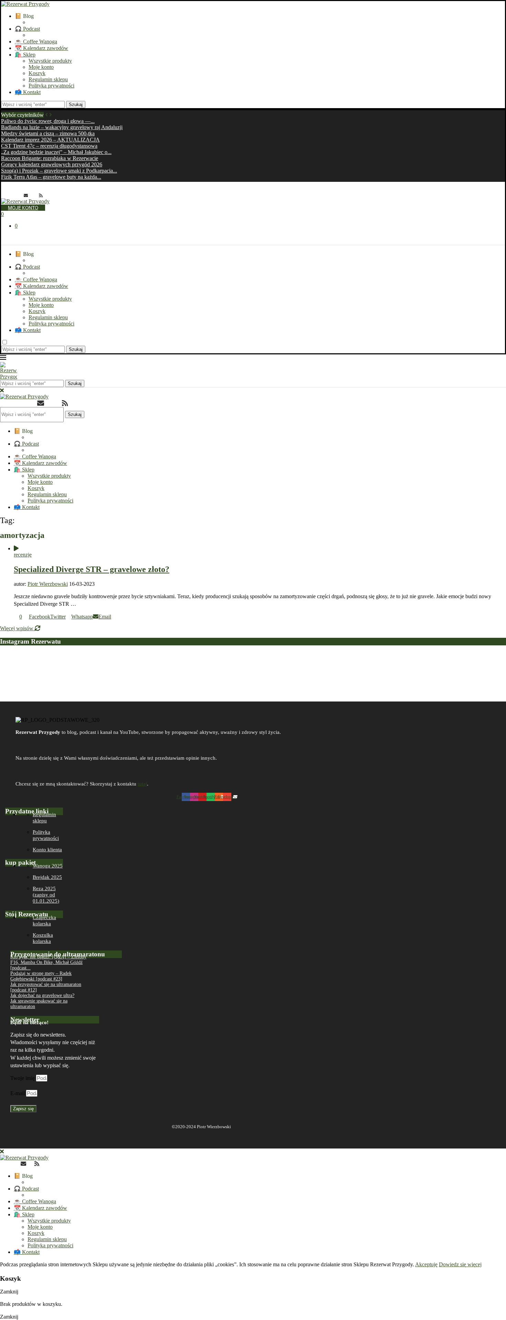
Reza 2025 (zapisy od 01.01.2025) (46, 895)
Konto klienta (47, 849)
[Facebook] (3, 195)
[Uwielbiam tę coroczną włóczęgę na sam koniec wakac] (50, 674)
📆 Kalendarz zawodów (41, 48)
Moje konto (41, 67)
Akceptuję (426, 1264)
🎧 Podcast (27, 29)
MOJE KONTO (23, 208)
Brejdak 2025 (47, 877)
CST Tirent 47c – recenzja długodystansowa (49, 146)
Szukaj (76, 104)
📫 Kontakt (28, 92)
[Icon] (16, 548)
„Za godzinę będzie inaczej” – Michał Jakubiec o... (56, 152)
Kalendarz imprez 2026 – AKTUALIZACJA (50, 140)
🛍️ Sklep (25, 55)
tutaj (142, 784)
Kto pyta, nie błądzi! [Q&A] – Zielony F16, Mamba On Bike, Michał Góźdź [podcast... (48, 962)
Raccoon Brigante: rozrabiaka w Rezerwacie (49, 158)
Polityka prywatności (51, 86)
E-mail (18, 1093)
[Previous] (46, 115)
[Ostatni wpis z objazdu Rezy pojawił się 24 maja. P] (455, 674)
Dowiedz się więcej (460, 1264)
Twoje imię (23, 1078)
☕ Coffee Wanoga (36, 41)
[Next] (50, 115)
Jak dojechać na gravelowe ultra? (42, 995)
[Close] (2, 390)
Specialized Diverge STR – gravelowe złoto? (91, 569)
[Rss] (41, 195)
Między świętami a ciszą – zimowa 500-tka (48, 133)
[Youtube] (18, 195)
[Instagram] (11, 195)
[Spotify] (33, 195)
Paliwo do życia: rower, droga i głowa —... (48, 121)
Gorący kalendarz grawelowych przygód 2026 (51, 164)
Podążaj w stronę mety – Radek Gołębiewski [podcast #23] (41, 976)
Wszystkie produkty (50, 61)
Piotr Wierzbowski (48, 584)
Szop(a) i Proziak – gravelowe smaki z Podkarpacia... (59, 171)
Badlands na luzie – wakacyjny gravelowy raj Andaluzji (62, 127)
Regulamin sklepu (48, 79)
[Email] (26, 195)
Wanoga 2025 (48, 866)
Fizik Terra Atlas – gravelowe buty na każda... (51, 177)
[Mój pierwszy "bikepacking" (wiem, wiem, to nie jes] (151, 674)
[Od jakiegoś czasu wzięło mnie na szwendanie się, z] (253, 674)
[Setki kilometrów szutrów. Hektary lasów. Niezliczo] (354, 674)
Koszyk (37, 73)
